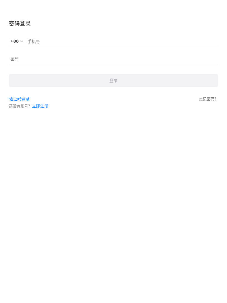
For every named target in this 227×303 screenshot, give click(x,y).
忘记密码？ (208, 98)
